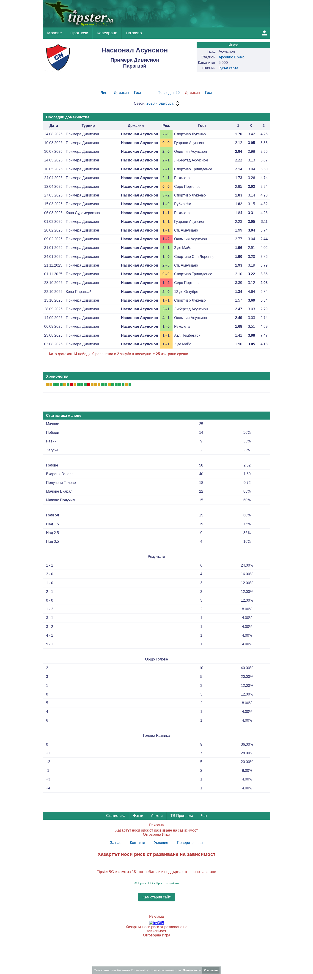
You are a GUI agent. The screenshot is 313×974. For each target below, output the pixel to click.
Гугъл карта (228, 68)
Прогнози (79, 33)
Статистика (115, 816)
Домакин (121, 93)
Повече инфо (192, 970)
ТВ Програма (181, 816)
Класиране (107, 33)
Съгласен (211, 970)
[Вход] (264, 33)
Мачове (54, 33)
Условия (161, 843)
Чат (204, 816)
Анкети (157, 816)
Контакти (137, 843)
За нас (115, 843)
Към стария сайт (156, 897)
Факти (138, 816)
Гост (137, 93)
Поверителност (190, 843)
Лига (105, 93)
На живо (134, 33)
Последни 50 (169, 93)
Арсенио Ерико (231, 57)
